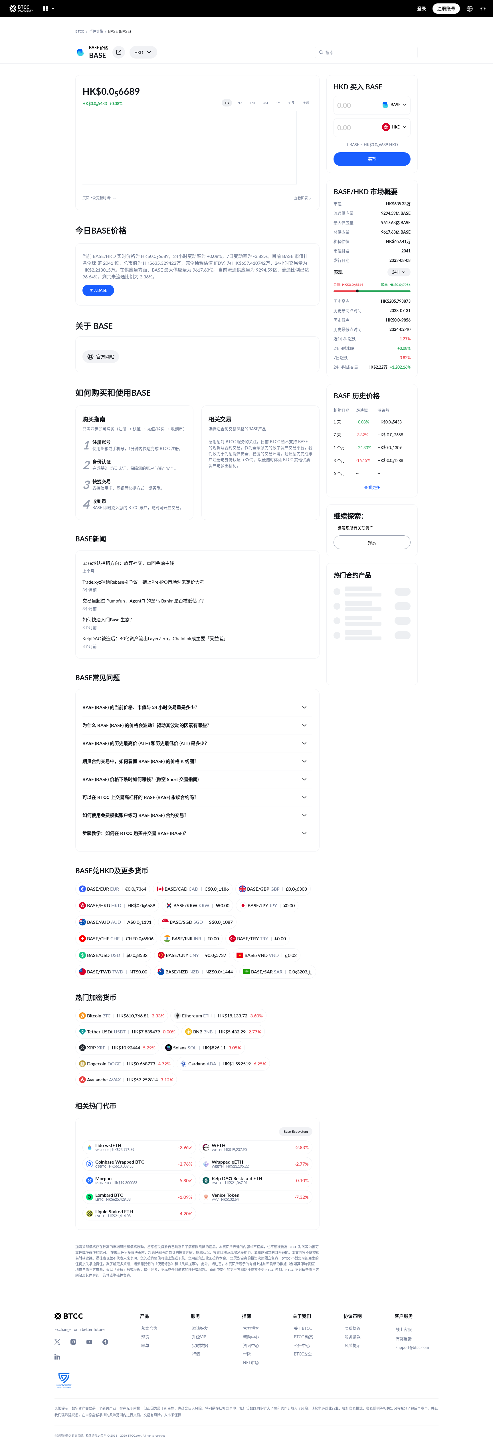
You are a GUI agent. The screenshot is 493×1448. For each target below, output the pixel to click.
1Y (278, 103)
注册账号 (446, 8)
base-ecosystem (296, 1131)
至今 (291, 103)
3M (265, 103)
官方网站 (105, 356)
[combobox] (399, 272)
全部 (306, 103)
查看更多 (372, 487)
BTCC (79, 31)
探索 (372, 542)
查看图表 (301, 198)
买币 (372, 158)
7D (239, 103)
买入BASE (98, 290)
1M (252, 103)
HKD (138, 52)
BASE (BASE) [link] (119, 31)
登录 (421, 8)
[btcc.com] (21, 8)
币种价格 (96, 31)
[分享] (118, 52)
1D (227, 103)
